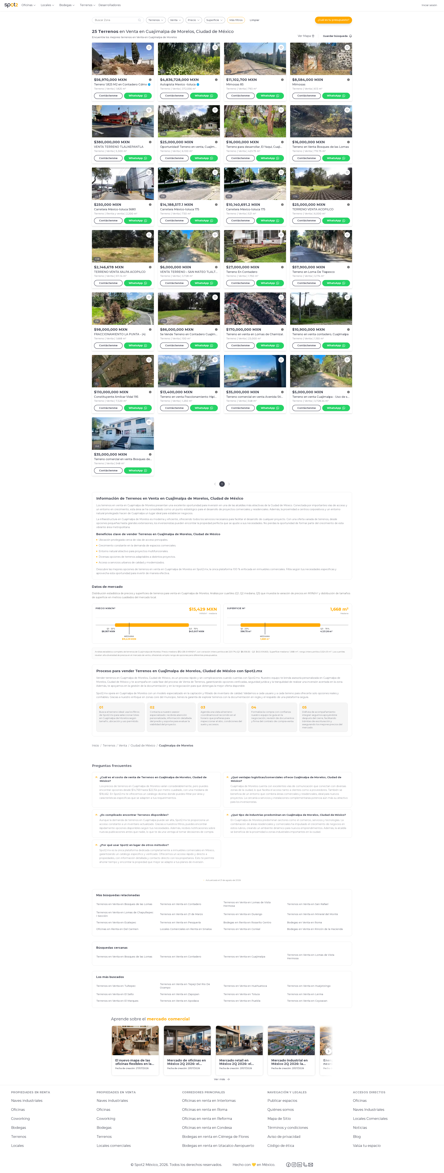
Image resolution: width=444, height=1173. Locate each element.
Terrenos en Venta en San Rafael (309, 904)
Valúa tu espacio (367, 1146)
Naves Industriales (368, 1110)
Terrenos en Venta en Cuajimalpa (245, 956)
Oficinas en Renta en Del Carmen (119, 929)
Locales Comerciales (370, 1119)
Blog (357, 1137)
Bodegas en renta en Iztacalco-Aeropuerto (218, 1146)
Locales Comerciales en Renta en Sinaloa (187, 929)
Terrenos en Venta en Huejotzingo (310, 985)
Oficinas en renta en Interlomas (209, 1101)
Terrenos (154, 20)
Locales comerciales (114, 1146)
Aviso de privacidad (283, 1137)
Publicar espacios (282, 1101)
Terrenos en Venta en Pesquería (182, 922)
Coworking (20, 1119)
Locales (17, 1146)
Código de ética (280, 1146)
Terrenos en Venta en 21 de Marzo (183, 914)
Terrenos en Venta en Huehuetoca (246, 985)
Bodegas (18, 1128)
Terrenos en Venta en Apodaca (181, 1000)
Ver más (219, 1079)
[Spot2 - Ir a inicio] (11, 5)
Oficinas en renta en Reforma (207, 1119)
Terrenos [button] (86, 5)
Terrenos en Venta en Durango (244, 914)
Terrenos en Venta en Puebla (243, 1000)
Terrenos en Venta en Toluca (243, 994)
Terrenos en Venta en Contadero (182, 904)
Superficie (212, 20)
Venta (173, 20)
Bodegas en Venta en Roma (306, 922)
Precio (192, 20)
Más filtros (236, 20)
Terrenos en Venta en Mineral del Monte (314, 914)
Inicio (95, 745)
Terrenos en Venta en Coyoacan (308, 1000)
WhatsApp (136, 95)
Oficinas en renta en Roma (204, 1110)
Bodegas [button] (65, 5)
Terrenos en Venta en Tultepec (117, 985)
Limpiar (254, 20)
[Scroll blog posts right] (328, 1051)
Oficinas (18, 1110)
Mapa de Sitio (279, 1119)
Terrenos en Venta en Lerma (306, 994)
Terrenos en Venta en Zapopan (181, 994)
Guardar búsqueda (335, 36)
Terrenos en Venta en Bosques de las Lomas (125, 904)
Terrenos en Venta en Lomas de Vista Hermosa (253, 904)
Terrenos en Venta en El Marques (119, 1000)
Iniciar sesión (429, 5)
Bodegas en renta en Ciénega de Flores (215, 1137)
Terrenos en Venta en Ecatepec (117, 922)
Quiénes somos (280, 1110)
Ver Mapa (304, 36)
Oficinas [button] (27, 5)
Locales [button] (46, 5)
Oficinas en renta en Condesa (207, 1128)
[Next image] (149, 59)
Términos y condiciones (287, 1128)
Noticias (360, 1128)
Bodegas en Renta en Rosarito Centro (248, 922)
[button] (118, 20)
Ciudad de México (143, 745)
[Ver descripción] (150, 79)
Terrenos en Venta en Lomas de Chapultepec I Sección (126, 914)
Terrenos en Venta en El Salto (116, 994)
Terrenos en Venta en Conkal (243, 929)
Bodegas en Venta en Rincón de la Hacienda (316, 929)
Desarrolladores (110, 5)
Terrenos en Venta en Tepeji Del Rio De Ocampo (190, 986)
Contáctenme (108, 95)
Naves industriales (26, 1101)
